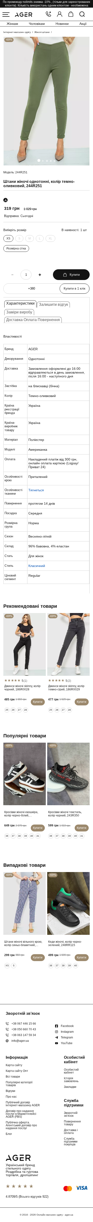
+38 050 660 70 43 (23, 1029)
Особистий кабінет (71, 1071)
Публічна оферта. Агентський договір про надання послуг (21, 1125)
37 (13, 836)
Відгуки (10, 1091)
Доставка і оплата (71, 1131)
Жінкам (12, 24)
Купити (75, 274)
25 (6, 710)
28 (25, 710)
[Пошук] (82, 14)
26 (13, 710)
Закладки (70, 1086)
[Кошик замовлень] (70, 14)
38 (19, 836)
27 (19, 710)
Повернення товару (72, 1123)
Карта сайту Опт (17, 1070)
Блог (9, 1133)
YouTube (66, 1043)
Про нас (11, 1096)
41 (37, 836)
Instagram (67, 1031)
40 (31, 836)
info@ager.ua (20, 1040)
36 (6, 836)
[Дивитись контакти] (48, 14)
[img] (46, 101)
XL (50, 238)
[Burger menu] (6, 14)
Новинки (62, 24)
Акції (83, 24)
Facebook (67, 1026)
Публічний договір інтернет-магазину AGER (23, 1104)
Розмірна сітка (16, 248)
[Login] (59, 14)
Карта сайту (14, 1065)
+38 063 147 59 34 (23, 1035)
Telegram (67, 1037)
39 (25, 836)
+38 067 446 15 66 (23, 1023)
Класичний (36, 566)
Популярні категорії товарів (19, 1084)
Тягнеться (36, 490)
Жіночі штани (42, 32)
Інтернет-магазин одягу (17, 32)
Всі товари (13, 1076)
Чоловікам (37, 24)
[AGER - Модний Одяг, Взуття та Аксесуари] (23, 14)
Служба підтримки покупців (71, 1141)
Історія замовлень (71, 1080)
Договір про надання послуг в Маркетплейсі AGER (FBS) (21, 1114)
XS (8, 238)
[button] (38, 160)
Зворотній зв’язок (71, 1114)
